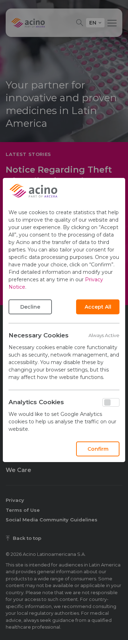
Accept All (98, 307)
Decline (30, 307)
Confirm (97, 449)
